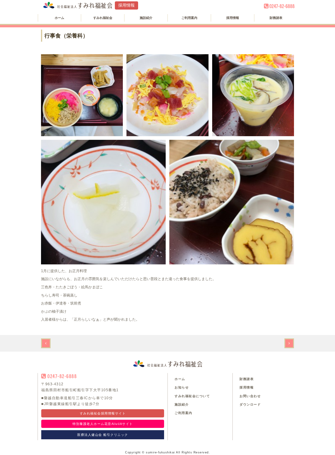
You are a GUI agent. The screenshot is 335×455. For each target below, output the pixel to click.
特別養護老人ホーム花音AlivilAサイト (102, 424)
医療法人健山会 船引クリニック (102, 435)
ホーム (59, 18)
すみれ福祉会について (192, 396)
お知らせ (182, 387)
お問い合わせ (250, 396)
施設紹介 (146, 18)
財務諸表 (276, 18)
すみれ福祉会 (102, 18)
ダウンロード (250, 404)
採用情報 (126, 5)
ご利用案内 (189, 18)
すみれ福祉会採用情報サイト (103, 413)
